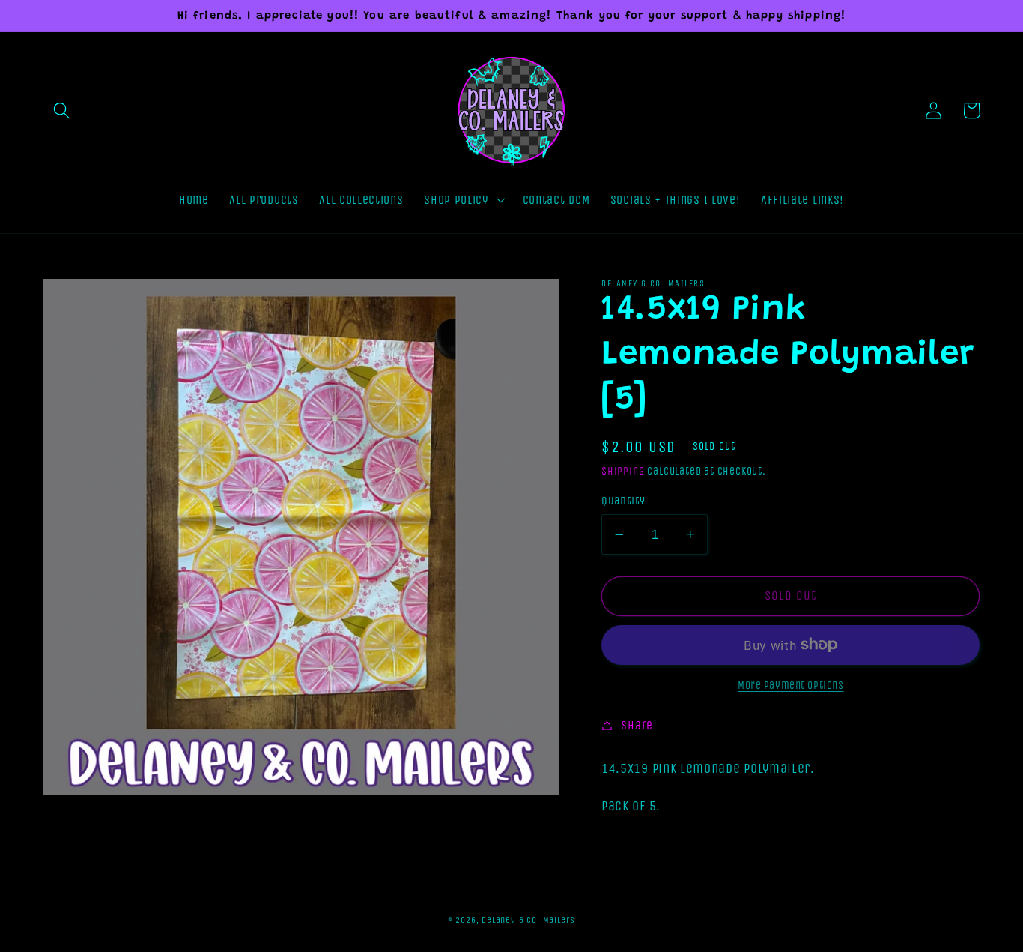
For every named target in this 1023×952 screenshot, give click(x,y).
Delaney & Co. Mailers (528, 920)
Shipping (622, 471)
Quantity (623, 500)
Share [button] (636, 725)
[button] (62, 110)
